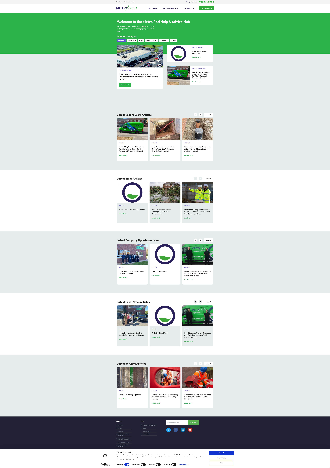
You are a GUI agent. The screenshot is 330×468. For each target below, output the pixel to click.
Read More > (125, 85)
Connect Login (146, 431)
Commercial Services (170, 8)
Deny (221, 463)
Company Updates (151, 40)
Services (173, 40)
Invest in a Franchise (130, 2)
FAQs (144, 428)
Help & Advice (189, 8)
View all (208, 115)
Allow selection (221, 458)
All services (153, 8)
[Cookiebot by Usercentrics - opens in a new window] (105, 464)
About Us (119, 2)
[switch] (143, 464)
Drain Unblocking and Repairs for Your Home (123, 438)
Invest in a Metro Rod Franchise (123, 434)
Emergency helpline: (200, 2)
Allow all (221, 453)
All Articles (121, 40)
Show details (183, 464)
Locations (120, 431)
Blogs (141, 40)
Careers (120, 428)
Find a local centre (206, 8)
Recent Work (132, 40)
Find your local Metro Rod (149, 425)
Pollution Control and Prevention (123, 445)
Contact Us (146, 434)
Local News (164, 40)
